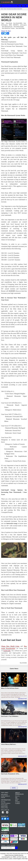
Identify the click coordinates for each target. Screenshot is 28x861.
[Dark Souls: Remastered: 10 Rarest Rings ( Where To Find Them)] (14, 765)
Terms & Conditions (5, 803)
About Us (17, 796)
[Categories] (1, 5)
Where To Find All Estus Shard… (10, 688)
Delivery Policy (4, 807)
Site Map (3, 801)
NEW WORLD (4, 794)
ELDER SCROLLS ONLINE (5, 796)
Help (16, 797)
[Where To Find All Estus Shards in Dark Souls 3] (14, 679)
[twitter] (7, 812)
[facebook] (3, 812)
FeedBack (17, 803)
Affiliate (17, 799)
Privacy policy (4, 804)
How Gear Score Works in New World (14, 8)
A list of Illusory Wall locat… (9, 744)
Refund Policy (4, 806)
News (5, 8)
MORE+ (14, 788)
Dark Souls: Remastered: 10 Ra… (10, 774)
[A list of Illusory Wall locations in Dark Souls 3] (14, 735)
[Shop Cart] (26, 5)
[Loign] (22, 5)
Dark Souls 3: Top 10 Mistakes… (10, 716)
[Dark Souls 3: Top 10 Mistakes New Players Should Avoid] (14, 707)
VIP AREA (17, 802)
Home (2, 8)
